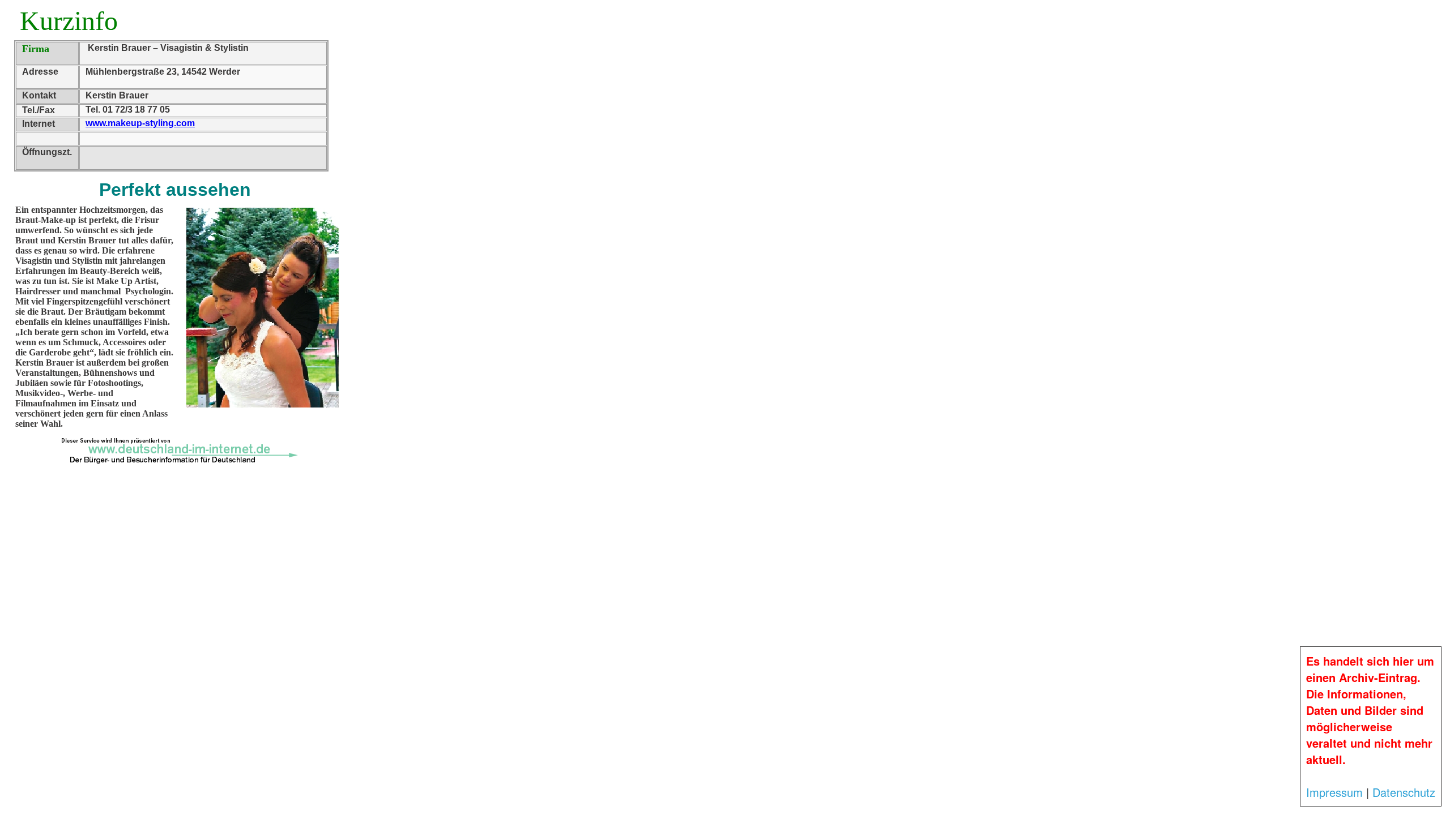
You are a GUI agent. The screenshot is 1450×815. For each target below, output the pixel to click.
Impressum (1334, 792)
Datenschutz (1403, 792)
